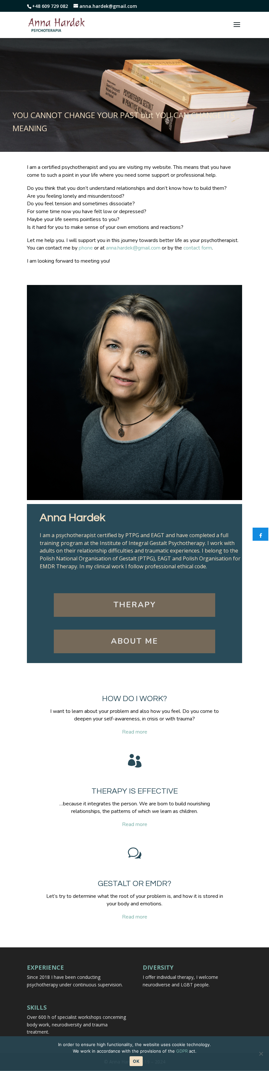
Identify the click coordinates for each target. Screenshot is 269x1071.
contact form (197, 248)
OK (136, 1061)
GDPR (182, 1051)
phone (86, 248)
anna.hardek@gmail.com (133, 248)
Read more (134, 732)
